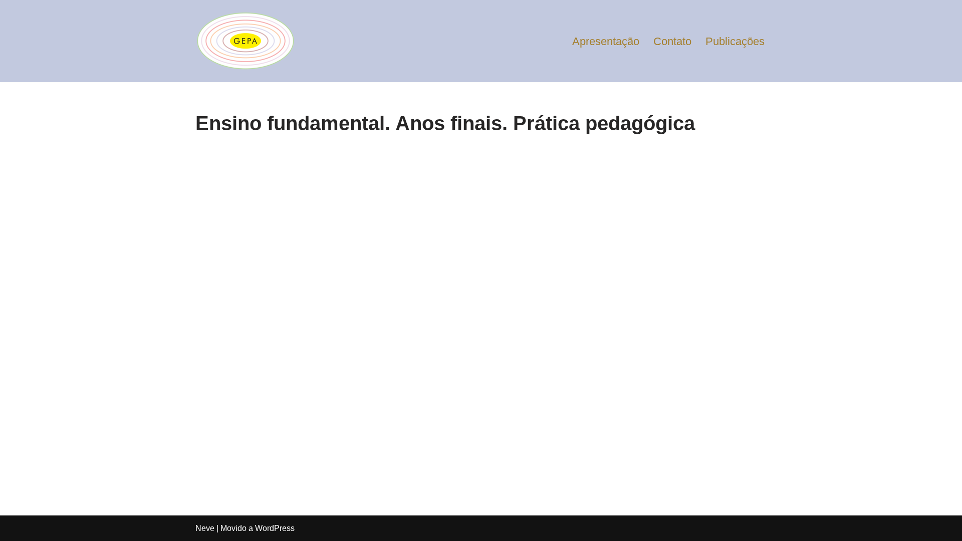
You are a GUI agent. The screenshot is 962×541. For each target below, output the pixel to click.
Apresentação (605, 41)
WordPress (275, 528)
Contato (672, 41)
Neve (204, 528)
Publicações (735, 41)
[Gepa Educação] (245, 41)
